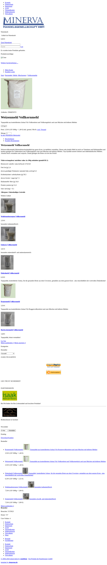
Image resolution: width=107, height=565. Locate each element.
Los (22, 47)
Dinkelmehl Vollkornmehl (10, 273)
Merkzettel (16, 135)
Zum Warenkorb (6, 42)
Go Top (3, 341)
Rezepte (7, 539)
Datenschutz (9, 4)
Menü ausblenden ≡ (7, 343)
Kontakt (7, 2)
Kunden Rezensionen (12, 141)
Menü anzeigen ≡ (20, 343)
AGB (7, 8)
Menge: (3, 133)
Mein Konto (9, 70)
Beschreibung (9, 139)
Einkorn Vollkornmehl (9, 245)
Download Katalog (7, 438)
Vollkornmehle (32, 75)
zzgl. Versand (41, 129)
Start (2, 75)
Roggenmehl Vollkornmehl (10, 301)
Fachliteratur (9, 540)
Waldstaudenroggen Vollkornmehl (13, 216)
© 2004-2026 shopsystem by (14, 559)
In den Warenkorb (7, 135)
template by (9, 562)
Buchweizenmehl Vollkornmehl (12, 330)
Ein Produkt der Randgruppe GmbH (40, 559)
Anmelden (12, 430)
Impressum (8, 6)
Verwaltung (9, 14)
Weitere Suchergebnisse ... (9, 63)
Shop (6, 535)
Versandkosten (10, 10)
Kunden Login (10, 72)
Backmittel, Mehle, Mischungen (15, 75)
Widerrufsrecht (10, 12)
